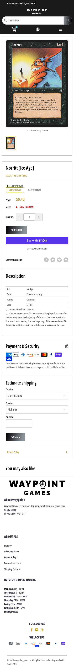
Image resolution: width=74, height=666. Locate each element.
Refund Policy (13, 452)
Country (9, 389)
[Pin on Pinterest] (52, 259)
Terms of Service (11, 563)
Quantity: (10, 217)
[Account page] (38, 29)
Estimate (15, 437)
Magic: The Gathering (16, 175)
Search (7, 545)
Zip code (9, 417)
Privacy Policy (10, 551)
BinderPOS (12, 664)
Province (10, 403)
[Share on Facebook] (46, 259)
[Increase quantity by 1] (38, 217)
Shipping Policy (11, 569)
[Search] (68, 20)
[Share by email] (66, 259)
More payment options (37, 248)
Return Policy (10, 557)
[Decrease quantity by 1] (19, 217)
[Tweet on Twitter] (59, 259)
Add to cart (16, 230)
